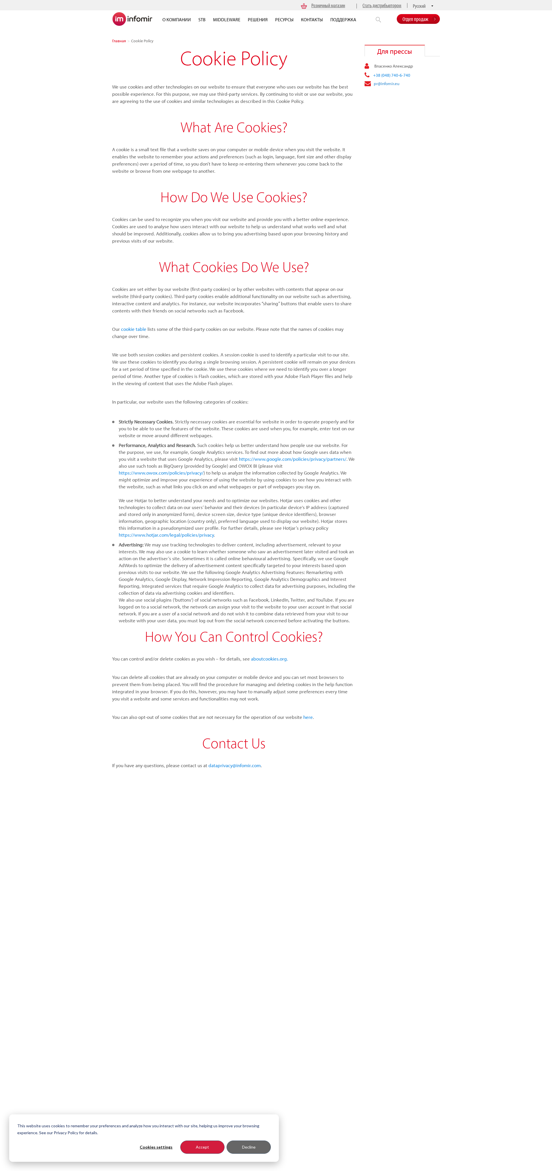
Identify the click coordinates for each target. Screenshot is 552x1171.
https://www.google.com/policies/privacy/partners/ (292, 459)
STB (202, 19)
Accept (202, 1147)
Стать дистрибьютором (382, 5)
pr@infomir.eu (386, 83)
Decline (249, 1147)
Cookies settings (156, 1147)
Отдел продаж (415, 18)
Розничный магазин (328, 5)
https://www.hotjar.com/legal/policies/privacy (166, 535)
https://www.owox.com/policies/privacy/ (161, 473)
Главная (119, 40)
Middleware (226, 19)
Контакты (312, 19)
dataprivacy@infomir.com (234, 765)
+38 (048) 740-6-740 (391, 75)
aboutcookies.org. (269, 659)
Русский (419, 6)
